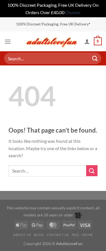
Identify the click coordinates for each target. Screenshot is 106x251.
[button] (7, 41)
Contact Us (58, 235)
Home (87, 235)
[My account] (87, 41)
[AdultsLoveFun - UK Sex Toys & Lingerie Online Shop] (51, 41)
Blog (39, 235)
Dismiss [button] (73, 12)
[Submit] (95, 58)
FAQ (75, 235)
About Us (22, 235)
